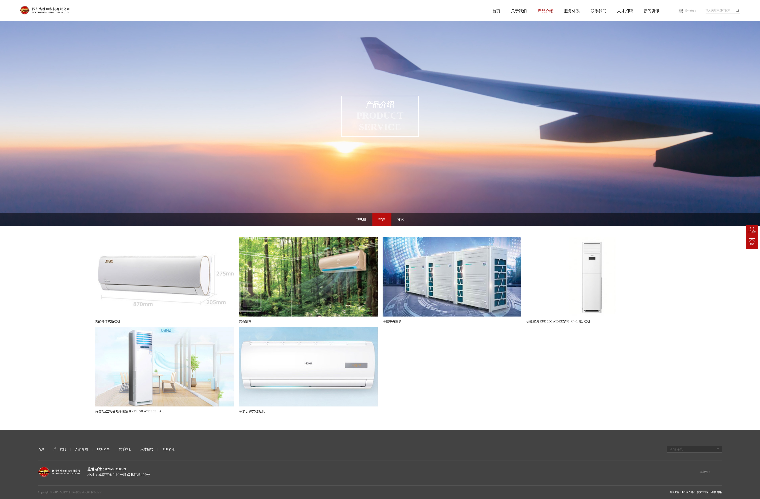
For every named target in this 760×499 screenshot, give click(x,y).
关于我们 (519, 11)
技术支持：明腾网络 (709, 492)
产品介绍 (545, 11)
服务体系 (572, 11)
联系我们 (598, 11)
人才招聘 (625, 11)
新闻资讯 (651, 11)
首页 (496, 11)
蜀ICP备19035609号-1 (683, 492)
